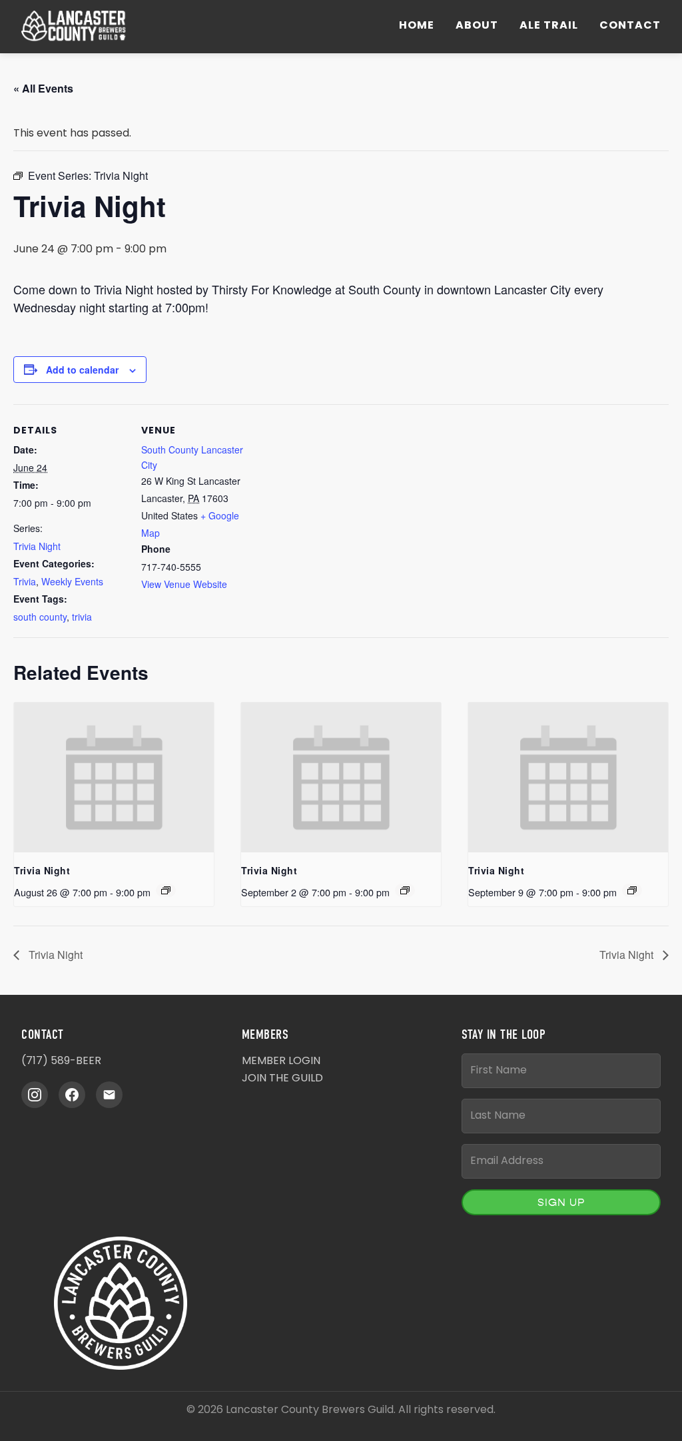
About (477, 26)
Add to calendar (82, 369)
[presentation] (114, 777)
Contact (630, 26)
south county (40, 616)
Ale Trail (548, 26)
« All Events (43, 88)
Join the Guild (282, 1078)
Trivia (24, 581)
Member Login (281, 1061)
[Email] (109, 1094)
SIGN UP (561, 1202)
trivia (82, 616)
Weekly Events (72, 581)
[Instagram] (34, 1094)
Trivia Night (37, 546)
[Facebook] (72, 1094)
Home (416, 26)
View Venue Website (184, 584)
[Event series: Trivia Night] (165, 890)
